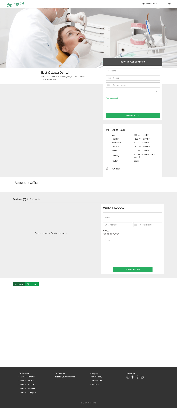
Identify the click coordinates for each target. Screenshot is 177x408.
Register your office (149, 3)
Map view (19, 284)
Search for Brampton (27, 392)
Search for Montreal (27, 388)
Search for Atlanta (26, 384)
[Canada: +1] (109, 85)
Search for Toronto (27, 377)
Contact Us (95, 384)
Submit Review (133, 269)
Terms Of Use (96, 380)
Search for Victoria (26, 380)
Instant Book (133, 115)
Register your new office (65, 377)
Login (169, 3)
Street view (32, 284)
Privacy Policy (96, 377)
